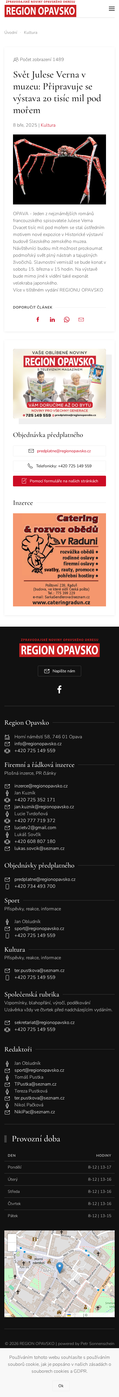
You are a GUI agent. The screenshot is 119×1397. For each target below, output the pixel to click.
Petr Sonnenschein (97, 1343)
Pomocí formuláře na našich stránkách (64, 481)
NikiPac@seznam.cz (34, 1112)
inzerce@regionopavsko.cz (41, 786)
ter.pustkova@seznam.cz (39, 970)
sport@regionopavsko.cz (39, 928)
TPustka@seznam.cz (35, 1084)
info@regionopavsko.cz (38, 744)
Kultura (48, 125)
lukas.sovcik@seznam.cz (39, 848)
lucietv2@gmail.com (35, 827)
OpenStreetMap (100, 1314)
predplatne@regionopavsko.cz (64, 451)
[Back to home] (40, 8)
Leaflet (76, 1314)
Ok (61, 1386)
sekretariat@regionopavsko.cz (44, 1022)
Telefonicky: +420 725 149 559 (64, 466)
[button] (112, 8)
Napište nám (64, 671)
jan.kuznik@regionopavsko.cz (44, 807)
